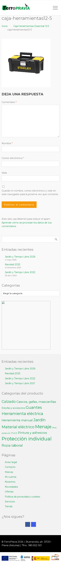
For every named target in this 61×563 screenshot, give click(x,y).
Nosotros (10, 481)
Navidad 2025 (12, 264)
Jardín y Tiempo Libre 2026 (20, 256)
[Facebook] (27, 524)
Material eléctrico (18, 427)
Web (4, 172)
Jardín (39, 419)
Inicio (5, 26)
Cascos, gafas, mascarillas (36, 402)
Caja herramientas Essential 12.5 (31, 26)
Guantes (34, 407)
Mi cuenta (10, 476)
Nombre (7, 143)
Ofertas (9, 491)
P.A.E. (14, 433)
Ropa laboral (12, 445)
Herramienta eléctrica (22, 413)
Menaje (43, 426)
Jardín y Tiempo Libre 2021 (20, 383)
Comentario (9, 102)
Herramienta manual (17, 420)
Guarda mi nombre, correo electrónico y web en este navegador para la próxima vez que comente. (30, 192)
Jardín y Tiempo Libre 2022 (20, 272)
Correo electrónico (13, 158)
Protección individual (27, 439)
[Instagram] (33, 524)
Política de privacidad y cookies (22, 496)
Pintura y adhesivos (32, 433)
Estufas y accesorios (13, 408)
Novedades (11, 486)
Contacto (10, 467)
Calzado (9, 401)
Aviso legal (11, 462)
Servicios (10, 501)
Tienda (8, 506)
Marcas (9, 472)
